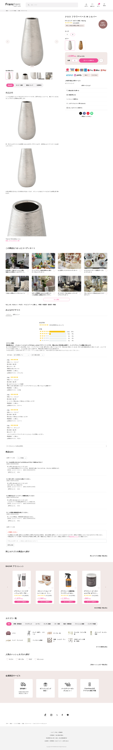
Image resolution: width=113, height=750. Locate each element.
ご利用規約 (51, 735)
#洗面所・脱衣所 (47, 304)
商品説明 (10, 85)
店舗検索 (60, 732)
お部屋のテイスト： (12, 373)
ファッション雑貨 (79, 624)
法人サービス (58, 740)
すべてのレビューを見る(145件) (15, 446)
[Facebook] (62, 714)
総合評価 (42, 322)
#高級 (54, 304)
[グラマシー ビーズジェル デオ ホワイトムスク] (91, 580)
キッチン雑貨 (47, 624)
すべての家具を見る (101, 646)
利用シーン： (10, 362)
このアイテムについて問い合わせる (77, 103)
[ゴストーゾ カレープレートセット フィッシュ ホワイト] (44, 580)
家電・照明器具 (18, 624)
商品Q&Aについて (74, 536)
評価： (8, 360)
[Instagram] (51, 714)
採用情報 (52, 740)
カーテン (38, 624)
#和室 (39, 304)
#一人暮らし (34, 304)
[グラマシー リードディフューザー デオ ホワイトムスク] (21, 580)
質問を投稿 (10, 545)
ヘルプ (52, 732)
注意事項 (39, 85)
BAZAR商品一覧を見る (100, 608)
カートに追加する (22, 601)
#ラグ (30, 659)
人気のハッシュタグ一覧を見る (98, 664)
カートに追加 (89, 60)
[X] (57, 714)
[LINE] (67, 714)
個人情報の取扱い (60, 735)
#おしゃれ (8, 304)
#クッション (40, 659)
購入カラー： (10, 366)
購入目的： (10, 364)
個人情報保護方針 (63, 738)
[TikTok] (45, 714)
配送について (29, 85)
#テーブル (21, 659)
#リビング (27, 304)
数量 (69, 60)
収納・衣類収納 (67, 624)
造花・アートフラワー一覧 (12, 240)
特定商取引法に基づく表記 (52, 738)
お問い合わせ (66, 740)
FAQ (56, 732)
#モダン (21, 304)
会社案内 (46, 740)
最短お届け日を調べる (74, 90)
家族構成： (10, 370)
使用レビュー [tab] (16, 314)
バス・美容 (57, 624)
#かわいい (15, 304)
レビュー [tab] (9, 314)
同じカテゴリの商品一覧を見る (98, 556)
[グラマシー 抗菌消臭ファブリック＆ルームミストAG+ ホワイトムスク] (68, 580)
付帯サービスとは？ (86, 85)
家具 (9, 624)
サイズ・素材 (19, 85)
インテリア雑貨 (92, 624)
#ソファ (11, 659)
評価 (40, 329)
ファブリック (28, 624)
